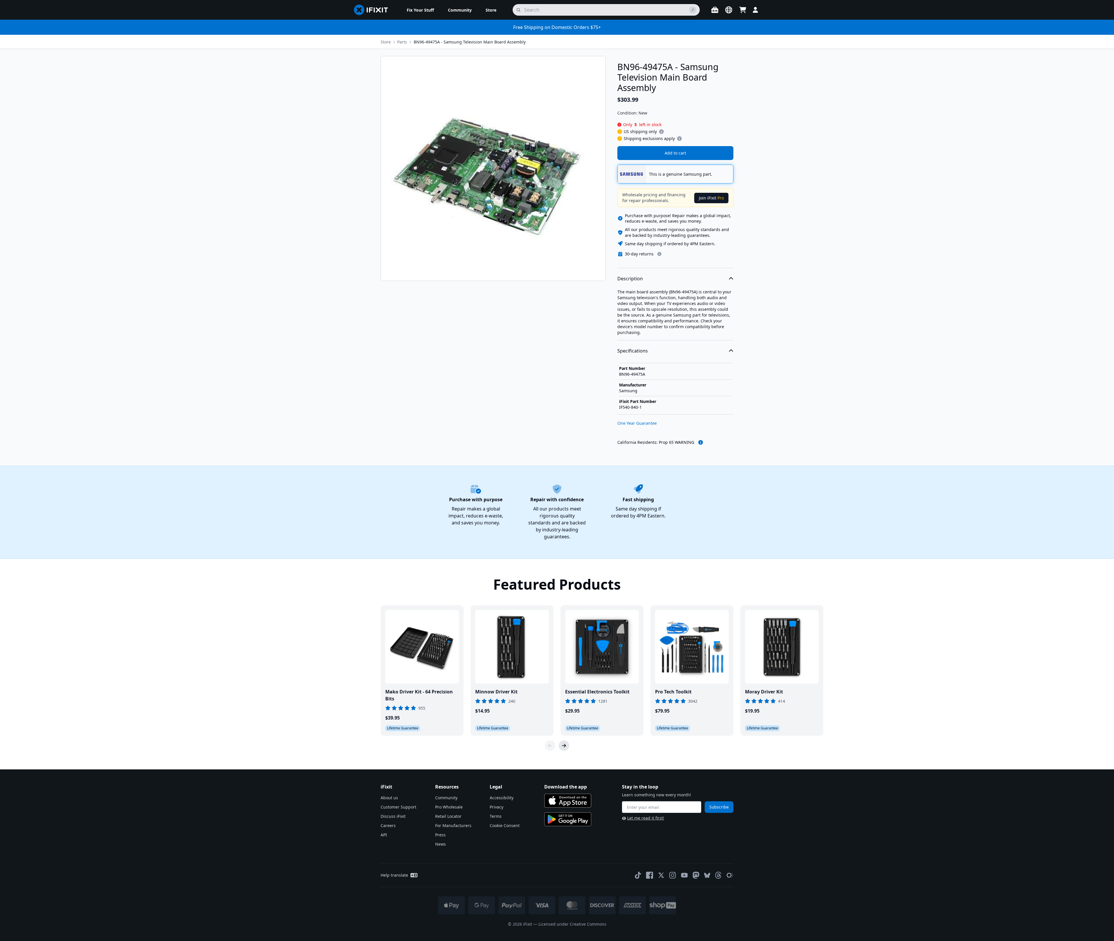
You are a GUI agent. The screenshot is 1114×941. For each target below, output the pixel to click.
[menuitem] (420, 10)
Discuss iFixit (393, 816)
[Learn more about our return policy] (659, 254)
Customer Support (398, 807)
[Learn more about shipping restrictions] (661, 131)
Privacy (496, 807)
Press (440, 835)
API (384, 835)
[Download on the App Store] (567, 801)
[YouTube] (684, 875)
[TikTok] (637, 875)
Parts (402, 42)
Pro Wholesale (449, 807)
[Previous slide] (550, 745)
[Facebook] (649, 875)
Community (446, 797)
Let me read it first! (645, 818)
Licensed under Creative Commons (572, 924)
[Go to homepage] (373, 10)
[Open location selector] (729, 10)
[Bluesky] (707, 875)
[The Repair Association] (729, 875)
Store (386, 42)
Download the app (565, 787)
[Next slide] (564, 745)
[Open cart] (742, 10)
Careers (388, 825)
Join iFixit (711, 198)
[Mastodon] (695, 875)
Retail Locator (448, 816)
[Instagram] (672, 875)
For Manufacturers (453, 825)
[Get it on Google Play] (567, 819)
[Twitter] (661, 875)
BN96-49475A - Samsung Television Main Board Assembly (470, 42)
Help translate (394, 875)
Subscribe (719, 807)
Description (630, 278)
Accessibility (501, 797)
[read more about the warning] (700, 442)
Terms (496, 816)
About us (389, 797)
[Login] (755, 9)
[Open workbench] (715, 10)
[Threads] (718, 875)
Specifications (632, 351)
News (440, 844)
